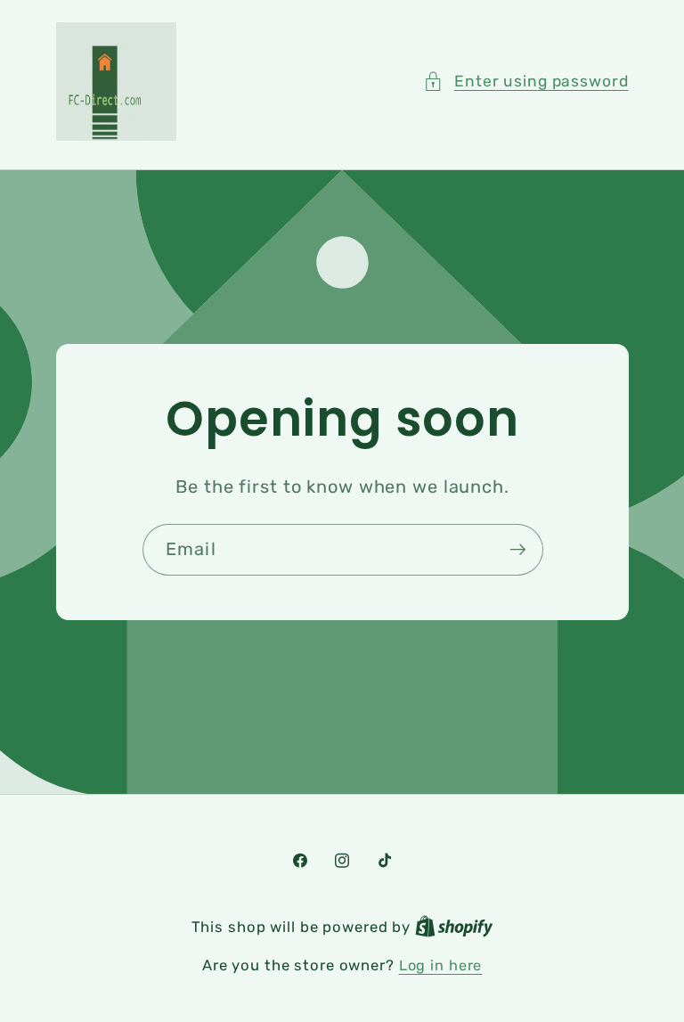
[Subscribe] (517, 550)
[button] (526, 81)
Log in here (441, 965)
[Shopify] (454, 927)
